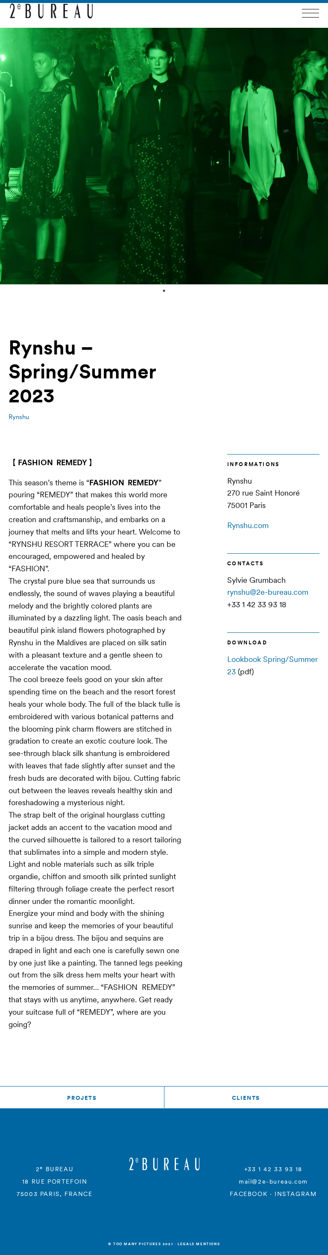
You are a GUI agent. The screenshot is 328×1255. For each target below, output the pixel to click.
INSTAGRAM (295, 1194)
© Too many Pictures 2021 (140, 1244)
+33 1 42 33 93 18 (273, 1169)
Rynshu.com (248, 525)
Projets (82, 1097)
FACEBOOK (248, 1194)
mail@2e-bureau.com (273, 1181)
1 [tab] (164, 290)
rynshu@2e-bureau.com (267, 592)
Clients (246, 1097)
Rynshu (19, 417)
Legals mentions (199, 1244)
